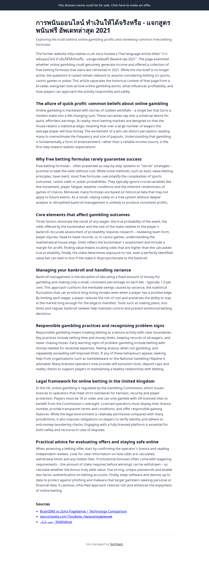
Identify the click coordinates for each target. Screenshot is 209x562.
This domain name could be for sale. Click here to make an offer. (104, 5)
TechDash (116, 544)
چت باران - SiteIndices (56, 522)
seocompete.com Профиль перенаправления (76, 516)
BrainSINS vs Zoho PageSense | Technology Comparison (83, 511)
